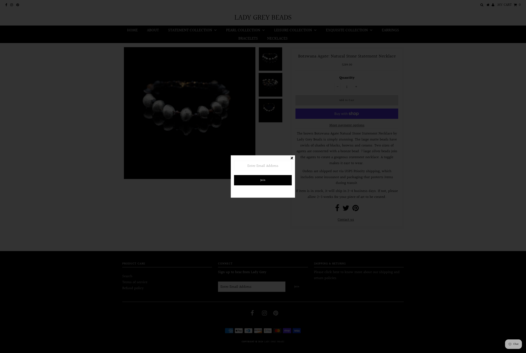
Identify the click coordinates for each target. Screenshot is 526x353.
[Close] (292, 158)
